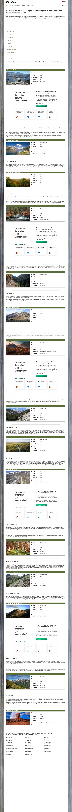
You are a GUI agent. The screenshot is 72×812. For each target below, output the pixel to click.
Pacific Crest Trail (47, 746)
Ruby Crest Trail (10, 40)
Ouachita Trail (27, 746)
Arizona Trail (27, 737)
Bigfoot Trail (46, 739)
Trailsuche (11, 5)
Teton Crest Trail (9, 751)
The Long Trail (27, 751)
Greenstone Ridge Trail (47, 742)
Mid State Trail (27, 745)
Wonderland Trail (28, 754)
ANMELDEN (63, 5)
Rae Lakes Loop (10, 34)
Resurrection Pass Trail (29, 748)
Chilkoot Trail (8, 740)
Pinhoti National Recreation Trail (11, 748)
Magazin (32, 5)
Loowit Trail (10, 46)
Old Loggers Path (9, 746)
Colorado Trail (27, 740)
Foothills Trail (8, 742)
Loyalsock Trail (10, 37)
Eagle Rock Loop (46, 740)
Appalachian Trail (9, 737)
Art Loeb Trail (46, 737)
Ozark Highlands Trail (11, 36)
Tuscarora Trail (8, 754)
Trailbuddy (17, 5)
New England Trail (47, 745)
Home (6, 5)
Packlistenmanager (25, 5)
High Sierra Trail (10, 43)
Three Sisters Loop (47, 751)
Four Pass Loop (27, 742)
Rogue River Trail (46, 748)
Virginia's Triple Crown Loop (12, 49)
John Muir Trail (27, 743)
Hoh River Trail (8, 743)
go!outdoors (38, 5)
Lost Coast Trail (9, 745)
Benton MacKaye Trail (28, 739)
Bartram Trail (8, 739)
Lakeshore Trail (46, 743)
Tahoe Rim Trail (10, 33)
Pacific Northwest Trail (11, 52)
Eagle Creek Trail (10, 39)
